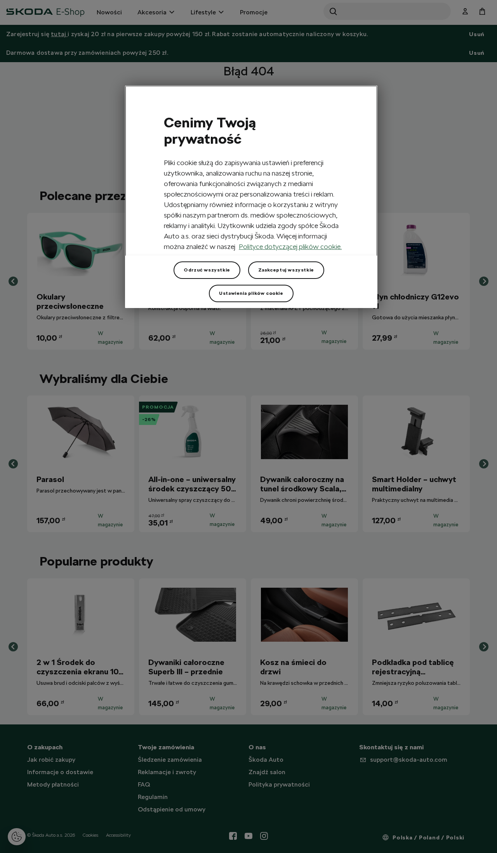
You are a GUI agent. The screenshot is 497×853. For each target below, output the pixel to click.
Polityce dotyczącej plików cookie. (290, 246)
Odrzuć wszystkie (207, 270)
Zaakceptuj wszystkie (286, 270)
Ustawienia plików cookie (251, 293)
